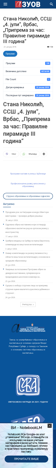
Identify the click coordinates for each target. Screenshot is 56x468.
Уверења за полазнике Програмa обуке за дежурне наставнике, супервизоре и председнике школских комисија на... (25, 273)
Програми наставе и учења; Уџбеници (28, 173)
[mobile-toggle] (5, 4)
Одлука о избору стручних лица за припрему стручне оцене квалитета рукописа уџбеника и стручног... (27, 289)
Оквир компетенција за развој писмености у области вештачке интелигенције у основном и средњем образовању (27, 257)
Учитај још (27, 304)
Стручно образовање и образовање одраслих (28, 196)
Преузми (10, 53)
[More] (44, 154)
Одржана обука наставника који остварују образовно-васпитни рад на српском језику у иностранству (27, 228)
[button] (51, 4)
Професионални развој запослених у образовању (28, 185)
